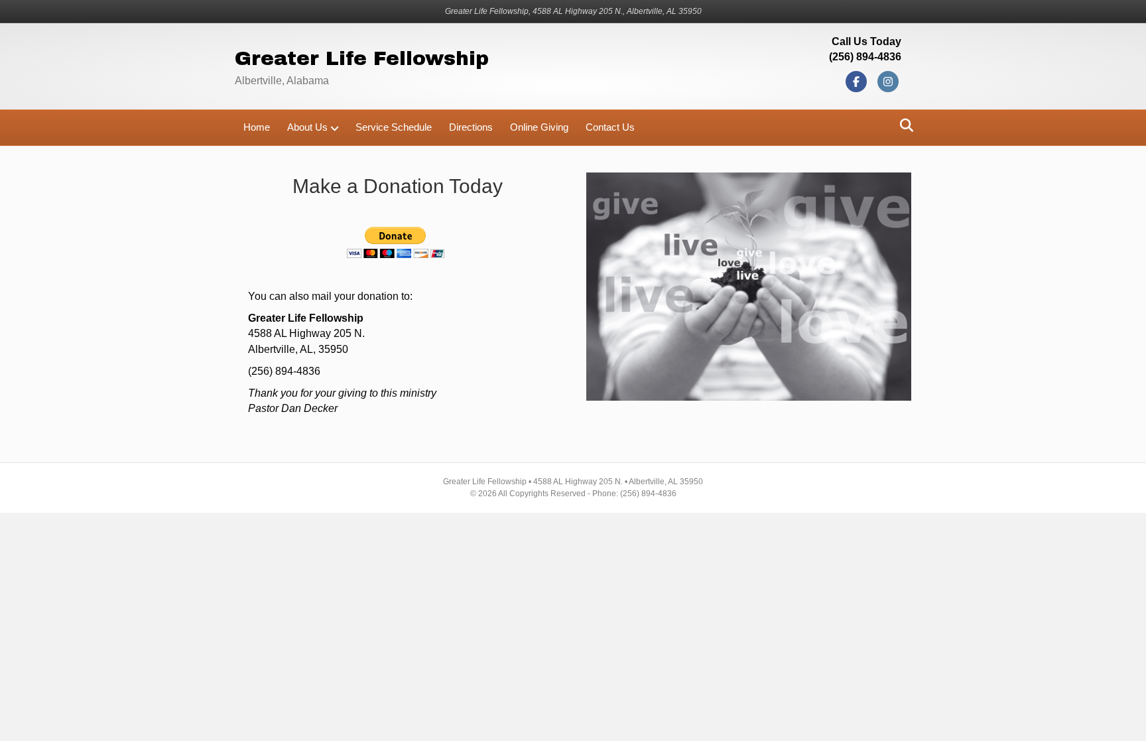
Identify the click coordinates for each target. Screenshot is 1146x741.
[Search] (903, 125)
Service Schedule (393, 127)
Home (256, 127)
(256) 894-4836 (865, 56)
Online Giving (539, 127)
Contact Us (610, 127)
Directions (471, 127)
